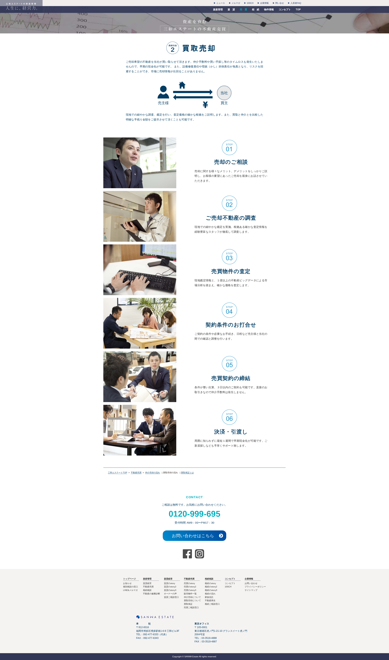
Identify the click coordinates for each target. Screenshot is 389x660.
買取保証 (188, 604)
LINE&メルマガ (130, 590)
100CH (228, 586)
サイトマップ (251, 590)
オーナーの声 (170, 593)
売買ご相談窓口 (191, 607)
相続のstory (210, 583)
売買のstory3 (190, 590)
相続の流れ (210, 593)
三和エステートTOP (117, 472)
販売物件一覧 (190, 593)
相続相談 (147, 590)
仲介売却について (192, 597)
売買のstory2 (190, 586)
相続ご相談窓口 (212, 604)
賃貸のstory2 (170, 586)
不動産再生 (210, 600)
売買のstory (189, 583)
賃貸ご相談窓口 (171, 597)
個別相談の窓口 (130, 586)
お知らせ (127, 583)
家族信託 (209, 597)
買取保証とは (187, 472)
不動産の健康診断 (151, 593)
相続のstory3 (211, 590)
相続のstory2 (211, 586)
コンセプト (230, 583)
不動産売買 (136, 472)
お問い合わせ (251, 583)
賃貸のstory (169, 583)
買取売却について (192, 600)
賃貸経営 (147, 583)
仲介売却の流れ (152, 472)
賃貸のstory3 (170, 590)
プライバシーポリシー (255, 586)
